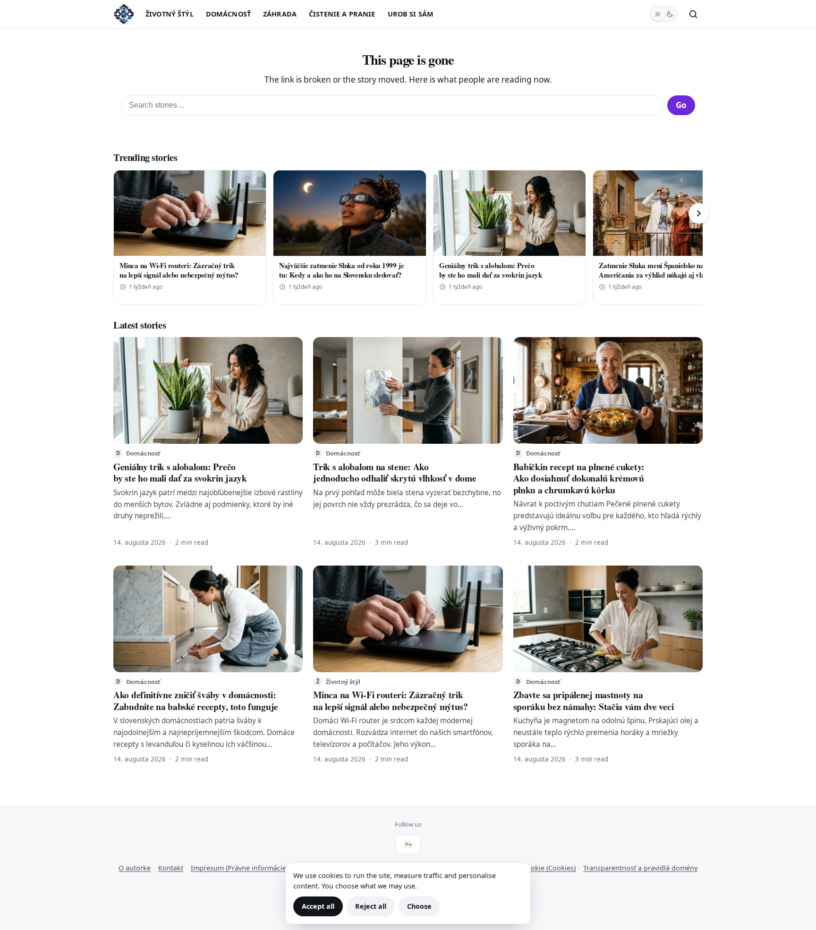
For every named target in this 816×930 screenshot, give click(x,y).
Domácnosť (228, 13)
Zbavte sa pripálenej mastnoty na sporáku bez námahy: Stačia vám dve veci (593, 700)
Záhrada (280, 13)
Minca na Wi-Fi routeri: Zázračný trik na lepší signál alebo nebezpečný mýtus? (178, 270)
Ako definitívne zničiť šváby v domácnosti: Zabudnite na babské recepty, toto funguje (195, 700)
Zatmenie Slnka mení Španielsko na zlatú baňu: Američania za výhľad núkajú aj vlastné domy (669, 270)
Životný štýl (169, 13)
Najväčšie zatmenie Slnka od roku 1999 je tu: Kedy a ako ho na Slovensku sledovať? (341, 270)
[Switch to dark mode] (664, 14)
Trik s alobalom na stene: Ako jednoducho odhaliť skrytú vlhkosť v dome (394, 472)
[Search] (693, 14)
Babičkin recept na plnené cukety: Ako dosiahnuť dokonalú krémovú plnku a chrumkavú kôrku (579, 478)
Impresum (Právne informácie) (239, 867)
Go (681, 105)
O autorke (135, 867)
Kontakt (170, 867)
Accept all (318, 906)
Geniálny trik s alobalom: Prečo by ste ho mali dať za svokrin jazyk (490, 270)
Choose (419, 906)
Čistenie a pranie (342, 13)
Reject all (370, 906)
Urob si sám (411, 13)
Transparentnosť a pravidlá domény (640, 867)
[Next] (698, 213)
